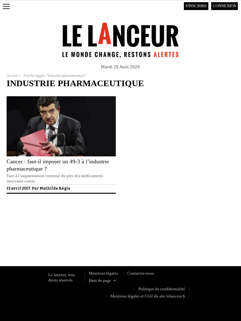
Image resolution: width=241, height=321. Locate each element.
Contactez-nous (140, 273)
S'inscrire (196, 5)
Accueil (12, 75)
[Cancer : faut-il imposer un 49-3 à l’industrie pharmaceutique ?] (61, 155)
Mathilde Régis (55, 188)
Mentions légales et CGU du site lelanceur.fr (147, 296)
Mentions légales (103, 273)
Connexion (224, 5)
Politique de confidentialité (30, 239)
